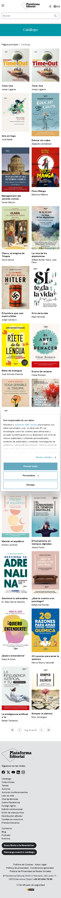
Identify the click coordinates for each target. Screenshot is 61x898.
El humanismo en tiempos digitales (42, 542)
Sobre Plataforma (11, 802)
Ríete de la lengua (12, 370)
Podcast (6, 835)
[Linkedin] (18, 772)
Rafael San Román (40, 604)
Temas (5, 785)
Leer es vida (8, 795)
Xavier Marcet (8, 202)
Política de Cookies (23, 864)
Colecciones (8, 782)
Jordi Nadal (7, 139)
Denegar (30, 485)
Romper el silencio (42, 713)
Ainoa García (8, 259)
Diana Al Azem (9, 659)
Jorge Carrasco (9, 319)
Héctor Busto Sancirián (43, 662)
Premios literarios (11, 822)
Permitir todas (31, 466)
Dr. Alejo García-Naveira (13, 602)
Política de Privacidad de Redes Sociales (30, 871)
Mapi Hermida (38, 316)
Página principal (10, 44)
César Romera (39, 375)
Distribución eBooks (12, 815)
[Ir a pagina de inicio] (2, 5)
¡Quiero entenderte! (13, 655)
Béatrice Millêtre (40, 194)
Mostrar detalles (44, 457)
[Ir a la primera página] (12, 730)
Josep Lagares (9, 89)
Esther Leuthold (9, 545)
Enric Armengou (39, 717)
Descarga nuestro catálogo (19, 852)
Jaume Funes (38, 547)
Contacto (7, 828)
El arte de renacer (42, 371)
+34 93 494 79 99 (42, 879)
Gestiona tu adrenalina (15, 598)
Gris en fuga (8, 135)
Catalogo (6, 778)
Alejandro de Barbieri (42, 143)
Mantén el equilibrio (13, 541)
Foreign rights (9, 805)
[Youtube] (13, 772)
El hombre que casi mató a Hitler (12, 315)
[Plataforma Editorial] (30, 5)
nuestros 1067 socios (26, 424)
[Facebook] (3, 772)
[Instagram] (23, 772)
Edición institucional (12, 809)
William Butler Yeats (41, 259)
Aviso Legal (40, 864)
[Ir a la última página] (48, 730)
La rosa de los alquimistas (39, 255)
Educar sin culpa (41, 140)
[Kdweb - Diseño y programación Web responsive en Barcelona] (30, 889)
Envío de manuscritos (13, 812)
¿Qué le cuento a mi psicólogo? (43, 600)
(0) (58, 6)
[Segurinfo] (30, 885)
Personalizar (29, 475)
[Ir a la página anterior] (19, 730)
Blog (4, 831)
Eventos (6, 838)
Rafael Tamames (10, 720)
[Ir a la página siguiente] (41, 730)
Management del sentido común (11, 197)
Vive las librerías (10, 799)
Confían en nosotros (12, 819)
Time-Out (7, 85)
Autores (6, 788)
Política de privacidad (17, 867)
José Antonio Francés (12, 374)
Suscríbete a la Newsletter (19, 845)
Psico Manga (39, 191)
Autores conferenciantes (15, 792)
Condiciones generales (42, 867)
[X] (8, 772)
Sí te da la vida (40, 313)
